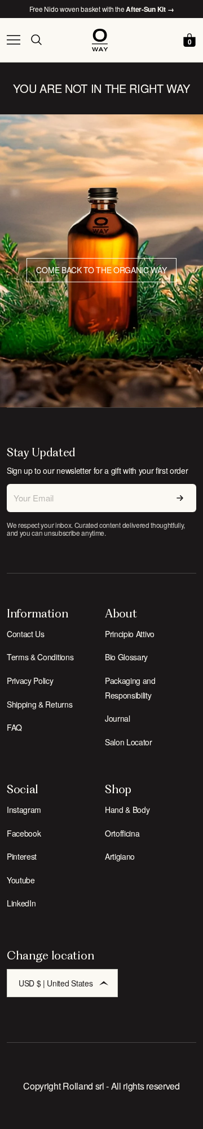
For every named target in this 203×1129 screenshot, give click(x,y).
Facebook (24, 833)
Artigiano (120, 856)
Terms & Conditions (40, 657)
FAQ (14, 727)
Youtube (21, 880)
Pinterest (22, 856)
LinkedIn (21, 903)
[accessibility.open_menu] (13, 40)
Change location (50, 955)
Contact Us (26, 633)
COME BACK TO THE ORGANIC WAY (101, 269)
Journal (117, 718)
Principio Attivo (130, 633)
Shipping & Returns (39, 704)
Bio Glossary (126, 657)
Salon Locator (128, 742)
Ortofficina (122, 833)
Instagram (24, 809)
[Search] (36, 40)
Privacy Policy (30, 680)
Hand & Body (127, 809)
